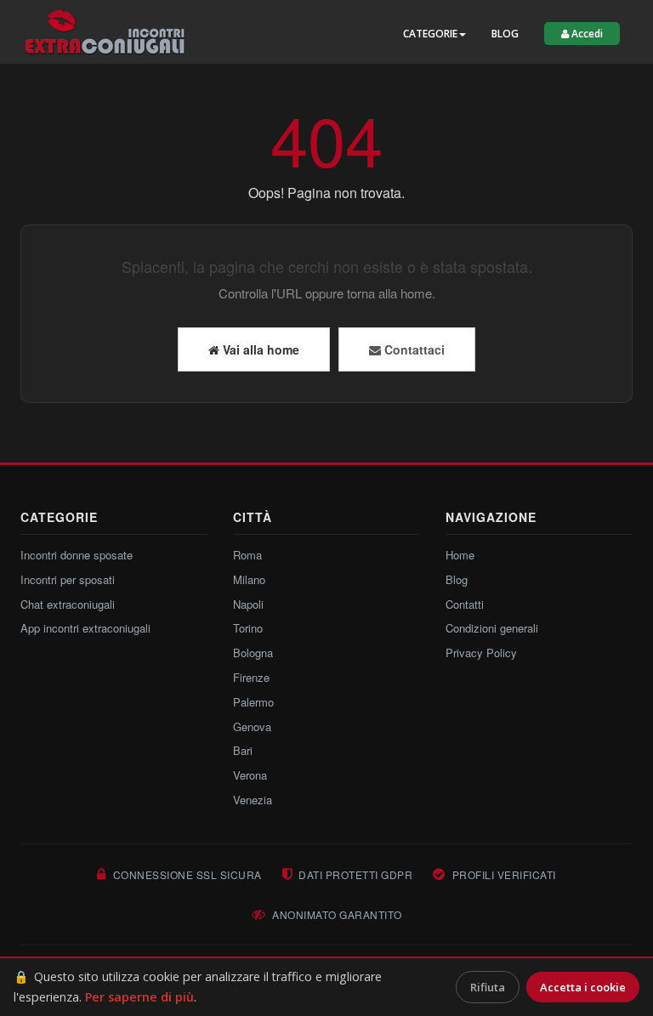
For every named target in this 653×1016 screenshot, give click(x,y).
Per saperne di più (139, 997)
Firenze (251, 677)
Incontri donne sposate (76, 555)
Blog (505, 33)
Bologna (253, 652)
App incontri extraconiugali (85, 628)
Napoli (248, 604)
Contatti (465, 604)
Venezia (252, 800)
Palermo (253, 702)
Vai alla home (259, 349)
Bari (243, 750)
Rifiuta (487, 987)
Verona (250, 775)
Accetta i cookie (583, 987)
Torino (248, 628)
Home (460, 555)
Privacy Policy (481, 652)
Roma (247, 555)
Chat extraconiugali (67, 604)
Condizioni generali (492, 628)
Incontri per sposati (67, 579)
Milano (249, 579)
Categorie (430, 33)
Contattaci (413, 349)
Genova (252, 726)
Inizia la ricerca (288, 31)
